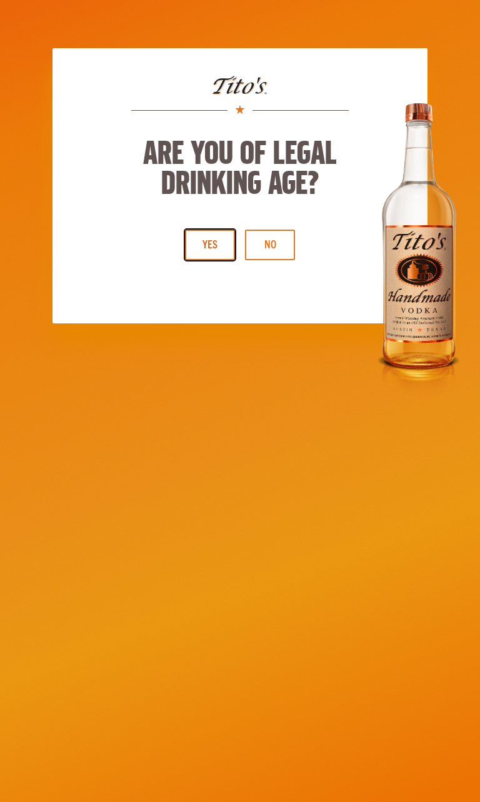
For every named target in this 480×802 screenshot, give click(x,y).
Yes (210, 243)
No (270, 243)
